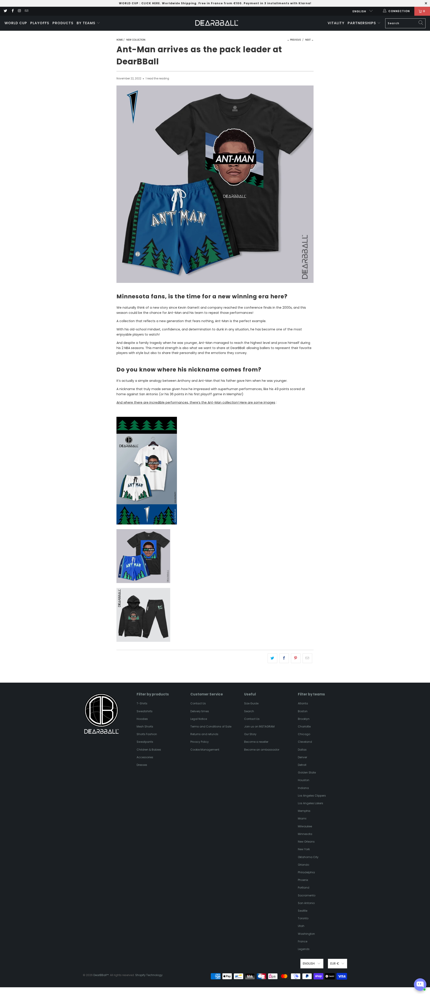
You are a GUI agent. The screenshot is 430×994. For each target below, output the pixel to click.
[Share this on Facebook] (284, 658)
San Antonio (306, 903)
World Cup (15, 23)
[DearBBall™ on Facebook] (12, 11)
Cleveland (305, 742)
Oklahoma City (308, 857)
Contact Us (198, 703)
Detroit (302, 765)
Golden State (307, 772)
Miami (302, 818)
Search (249, 711)
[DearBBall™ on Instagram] (19, 11)
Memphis (304, 811)
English (360, 11)
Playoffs (39, 23)
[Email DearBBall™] (26, 11)
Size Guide (251, 703)
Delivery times (199, 711)
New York (304, 849)
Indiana (303, 788)
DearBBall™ (101, 975)
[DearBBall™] (217, 23)
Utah (301, 926)
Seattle (302, 911)
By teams (87, 23)
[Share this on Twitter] (272, 658)
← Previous (294, 40)
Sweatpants (145, 742)
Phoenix (303, 880)
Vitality (336, 23)
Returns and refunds (204, 734)
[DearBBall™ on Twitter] (5, 11)
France (302, 941)
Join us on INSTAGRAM (259, 726)
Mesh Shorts (145, 726)
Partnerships (362, 23)
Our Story (250, 734)
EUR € (334, 963)
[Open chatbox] (420, 984)
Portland (303, 887)
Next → (309, 40)
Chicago (304, 734)
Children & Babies (149, 750)
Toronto (303, 918)
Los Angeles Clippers (312, 795)
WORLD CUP (128, 3)
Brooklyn (304, 719)
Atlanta (303, 703)
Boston (302, 711)
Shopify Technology (149, 975)
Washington (306, 934)
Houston (303, 780)
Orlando (303, 865)
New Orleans (306, 841)
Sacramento (306, 895)
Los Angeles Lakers (310, 803)
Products (62, 23)
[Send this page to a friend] (307, 658)
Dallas (302, 750)
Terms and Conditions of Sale (210, 726)
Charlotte (304, 726)
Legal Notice (198, 719)
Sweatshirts (145, 711)
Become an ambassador (261, 750)
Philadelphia (306, 872)
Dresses (142, 765)
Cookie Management (204, 750)
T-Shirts (142, 703)
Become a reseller (256, 742)
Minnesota (305, 834)
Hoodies (142, 719)
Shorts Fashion (147, 734)
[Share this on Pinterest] (296, 658)
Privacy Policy (199, 742)
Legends (304, 949)
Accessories (145, 757)
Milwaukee (305, 826)
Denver (302, 757)
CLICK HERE (150, 3)
